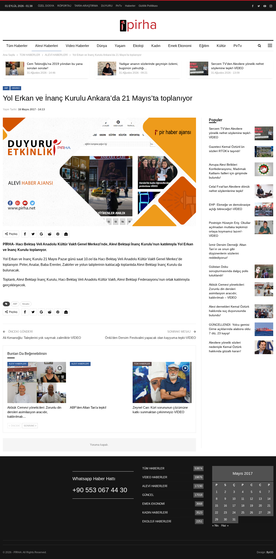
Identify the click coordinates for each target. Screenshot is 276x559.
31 (233, 519)
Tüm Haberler (16, 46)
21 (268, 505)
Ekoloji (138, 46)
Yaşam (120, 46)
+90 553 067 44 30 (99, 490)
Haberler (130, 5)
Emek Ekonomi (179, 46)
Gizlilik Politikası (148, 5)
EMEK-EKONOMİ (153, 503)
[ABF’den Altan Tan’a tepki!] (99, 382)
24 (233, 512)
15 (216, 505)
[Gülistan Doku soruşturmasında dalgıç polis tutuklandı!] (264, 271)
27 (260, 512)
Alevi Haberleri (46, 46)
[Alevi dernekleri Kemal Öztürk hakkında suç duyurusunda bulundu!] (264, 311)
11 (242, 498)
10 (233, 498)
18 (242, 505)
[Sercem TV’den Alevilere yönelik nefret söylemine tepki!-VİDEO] (199, 68)
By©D (270, 552)
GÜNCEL (148, 495)
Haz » (225, 525)
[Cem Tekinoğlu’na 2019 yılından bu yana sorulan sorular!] (15, 68)
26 (251, 512)
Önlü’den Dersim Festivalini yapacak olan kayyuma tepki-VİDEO (150, 337)
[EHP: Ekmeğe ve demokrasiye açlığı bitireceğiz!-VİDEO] (264, 209)
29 (216, 519)
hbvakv (16, 88)
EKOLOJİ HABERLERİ (156, 521)
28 (268, 512)
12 (251, 498)
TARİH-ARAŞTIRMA (86, 5)
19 (251, 505)
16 (225, 505)
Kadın (155, 46)
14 (268, 498)
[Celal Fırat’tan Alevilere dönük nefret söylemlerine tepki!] (264, 191)
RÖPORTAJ (64, 5)
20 (260, 505)
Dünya (102, 46)
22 (216, 512)
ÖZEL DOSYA (46, 5)
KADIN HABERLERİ (155, 512)
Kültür (221, 46)
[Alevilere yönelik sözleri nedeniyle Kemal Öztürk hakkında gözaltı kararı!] (264, 347)
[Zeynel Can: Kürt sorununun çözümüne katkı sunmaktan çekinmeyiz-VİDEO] (162, 382)
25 (242, 512)
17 (233, 505)
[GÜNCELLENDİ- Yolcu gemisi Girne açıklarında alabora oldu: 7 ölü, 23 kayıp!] (264, 329)
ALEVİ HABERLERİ (18, 364)
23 (225, 512)
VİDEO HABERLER (154, 477)
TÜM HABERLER (142, 364)
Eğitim (204, 46)
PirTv (119, 5)
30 (225, 519)
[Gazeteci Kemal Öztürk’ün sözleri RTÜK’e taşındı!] (264, 151)
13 (260, 498)
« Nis (215, 525)
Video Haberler (77, 46)
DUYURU (107, 5)
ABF (6, 88)
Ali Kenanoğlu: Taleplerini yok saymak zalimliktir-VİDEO (42, 337)
